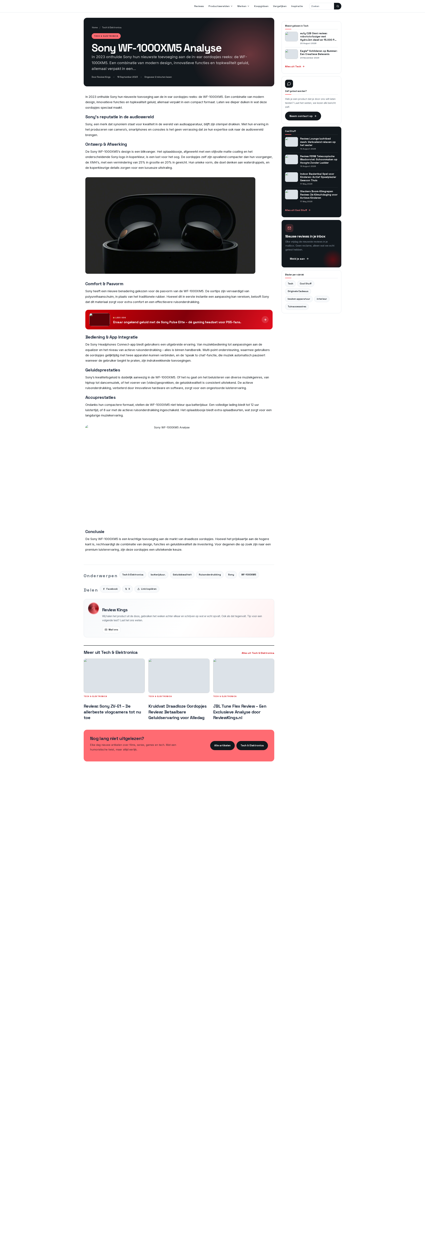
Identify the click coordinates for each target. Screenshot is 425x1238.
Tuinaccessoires (297, 306)
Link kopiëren (149, 589)
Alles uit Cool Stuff (296, 210)
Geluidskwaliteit (182, 574)
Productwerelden (219, 6)
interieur (322, 298)
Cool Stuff (306, 283)
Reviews (199, 6)
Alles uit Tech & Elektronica (258, 652)
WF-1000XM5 (248, 574)
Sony (231, 574)
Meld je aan (297, 258)
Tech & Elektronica (112, 27)
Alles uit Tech (293, 66)
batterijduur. (158, 574)
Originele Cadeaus (298, 291)
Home (95, 27)
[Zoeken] (337, 6)
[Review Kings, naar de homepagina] (102, 6)
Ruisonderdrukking (210, 574)
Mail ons (113, 629)
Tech (290, 283)
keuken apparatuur (299, 298)
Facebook (112, 589)
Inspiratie (297, 6)
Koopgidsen (261, 6)
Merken (241, 6)
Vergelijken (280, 6)
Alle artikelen (222, 745)
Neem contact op (301, 116)
